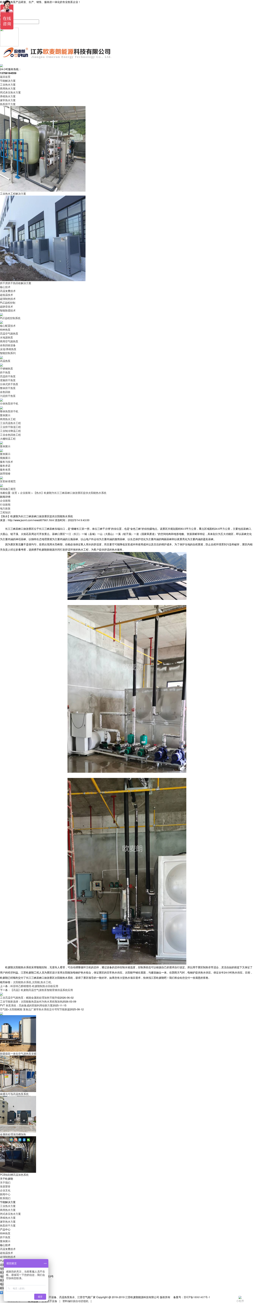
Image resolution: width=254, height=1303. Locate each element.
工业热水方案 (8, 84)
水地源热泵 (6, 337)
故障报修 (5, 473)
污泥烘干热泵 (8, 396)
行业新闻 (5, 504)
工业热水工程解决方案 (13, 193)
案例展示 (5, 415)
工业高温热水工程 (10, 423)
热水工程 (46, 982)
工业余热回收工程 (10, 435)
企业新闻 (25, 493)
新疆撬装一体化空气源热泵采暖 (18, 1053)
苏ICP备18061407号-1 (197, 1297)
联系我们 (5, 1198)
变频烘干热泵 (8, 380)
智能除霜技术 (8, 310)
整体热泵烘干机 (9, 411)
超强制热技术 (8, 298)
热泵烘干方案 (8, 104)
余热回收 (5, 392)
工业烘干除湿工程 (10, 427)
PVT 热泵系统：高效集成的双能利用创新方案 (26, 1005)
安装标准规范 (8, 481)
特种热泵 (5, 329)
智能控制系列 (8, 353)
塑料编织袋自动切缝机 (75, 1301)
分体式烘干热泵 (9, 384)
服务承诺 (5, 465)
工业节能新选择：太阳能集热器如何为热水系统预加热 (31, 1001)
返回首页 (5, 77)
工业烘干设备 (49, 1301)
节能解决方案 (8, 80)
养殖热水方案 (8, 96)
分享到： (4, 1139)
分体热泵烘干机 (9, 403)
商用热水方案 (8, 88)
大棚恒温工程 (8, 438)
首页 (14, 493)
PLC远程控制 (7, 302)
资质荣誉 (5, 1186)
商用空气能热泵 (9, 341)
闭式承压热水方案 (10, 92)
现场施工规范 (8, 489)
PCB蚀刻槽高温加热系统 (14, 1174)
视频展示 (5, 458)
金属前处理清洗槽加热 (13, 1134)
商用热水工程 (8, 419)
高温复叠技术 (8, 291)
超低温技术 (6, 295)
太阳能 (36, 982)
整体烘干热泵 (8, 388)
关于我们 (5, 1182)
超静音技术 (6, 306)
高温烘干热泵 (8, 376)
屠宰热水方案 (8, 100)
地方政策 (5, 508)
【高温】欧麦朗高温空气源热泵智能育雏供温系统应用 (41, 990)
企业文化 (5, 1190)
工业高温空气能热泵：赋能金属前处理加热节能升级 (30, 997)
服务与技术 (6, 461)
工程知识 (5, 512)
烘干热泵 (5, 372)
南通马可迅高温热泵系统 (14, 1094)
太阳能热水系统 (22, 982)
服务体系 (5, 469)
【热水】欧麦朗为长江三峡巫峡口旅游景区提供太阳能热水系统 (69, 493)
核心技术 (5, 287)
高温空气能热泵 (9, 333)
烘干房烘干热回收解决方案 (15, 283)
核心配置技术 (8, 325)
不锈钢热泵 (6, 368)
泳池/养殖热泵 (8, 349)
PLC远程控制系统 (10, 318)
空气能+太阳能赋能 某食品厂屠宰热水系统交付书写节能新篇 (35, 1009)
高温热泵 (5, 361)
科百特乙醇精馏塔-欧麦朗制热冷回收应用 (34, 986)
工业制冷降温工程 (10, 431)
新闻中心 (5, 1194)
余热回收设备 (8, 345)
